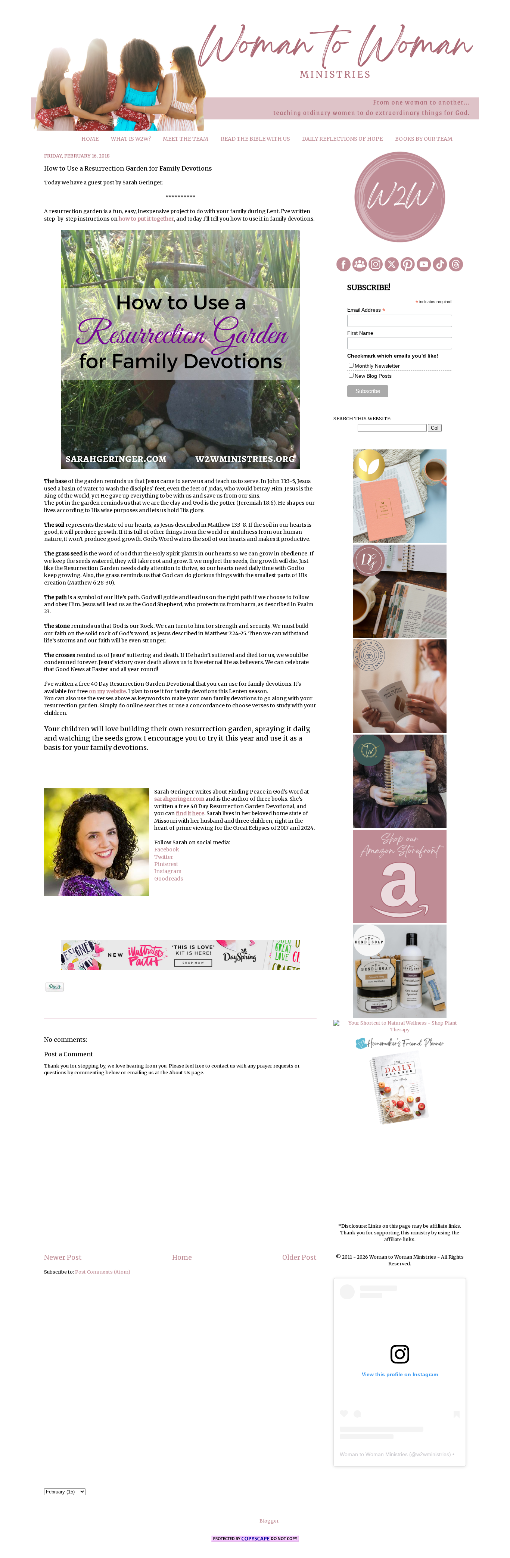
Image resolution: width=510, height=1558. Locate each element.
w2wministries (432, 1454)
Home (182, 1257)
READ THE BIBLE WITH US (255, 138)
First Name (360, 333)
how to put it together (146, 218)
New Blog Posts (373, 376)
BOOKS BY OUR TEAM (424, 138)
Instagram (167, 871)
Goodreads (168, 878)
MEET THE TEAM (185, 138)
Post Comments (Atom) (102, 1272)
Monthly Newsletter (377, 366)
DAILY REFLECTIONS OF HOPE (342, 138)
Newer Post (63, 1257)
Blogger (269, 1521)
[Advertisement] (400, 1174)
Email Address (366, 310)
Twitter (163, 857)
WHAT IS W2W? (131, 138)
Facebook (166, 849)
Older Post (299, 1257)
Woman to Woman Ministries (374, 1454)
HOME (90, 138)
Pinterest (166, 864)
